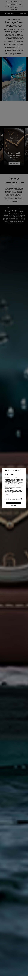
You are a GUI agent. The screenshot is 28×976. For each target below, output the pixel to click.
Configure (13, 505)
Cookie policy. (11, 492)
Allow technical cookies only (11, 477)
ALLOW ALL (13, 503)
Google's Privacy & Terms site (10, 483)
